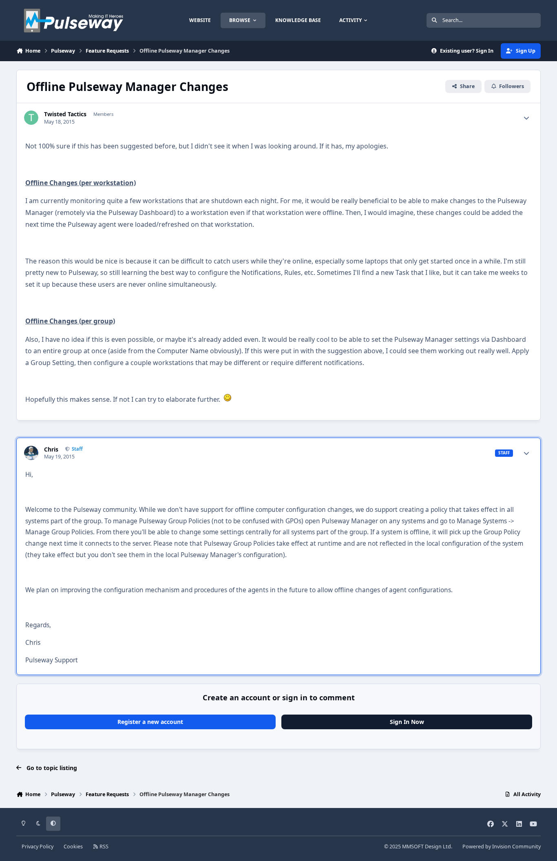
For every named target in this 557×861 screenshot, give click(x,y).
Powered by (501, 846)
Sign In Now (407, 722)
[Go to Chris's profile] (31, 453)
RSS (103, 846)
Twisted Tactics (65, 114)
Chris (51, 449)
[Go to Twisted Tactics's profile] (31, 118)
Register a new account (150, 722)
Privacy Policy (37, 846)
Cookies (73, 846)
